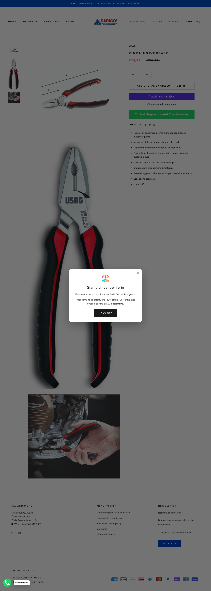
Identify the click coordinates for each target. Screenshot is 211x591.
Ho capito (105, 313)
